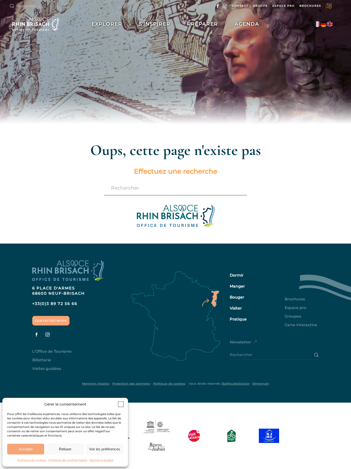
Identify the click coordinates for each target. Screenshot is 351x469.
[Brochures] (329, 5)
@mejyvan (260, 383)
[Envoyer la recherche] (316, 355)
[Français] (317, 24)
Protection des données (131, 383)
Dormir (237, 275)
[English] (330, 24)
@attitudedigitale (235, 383)
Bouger (237, 297)
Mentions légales (101, 460)
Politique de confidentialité (67, 460)
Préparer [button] (202, 24)
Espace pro (283, 5)
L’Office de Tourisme (52, 351)
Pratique (238, 319)
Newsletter (240, 342)
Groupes (293, 316)
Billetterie (41, 360)
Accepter (26, 449)
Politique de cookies (31, 460)
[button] (120, 404)
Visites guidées (46, 368)
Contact (240, 5)
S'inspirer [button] (154, 24)
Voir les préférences (104, 449)
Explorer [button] (107, 24)
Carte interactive (301, 325)
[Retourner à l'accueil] (40, 23)
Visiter (236, 308)
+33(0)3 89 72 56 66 (54, 303)
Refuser (65, 449)
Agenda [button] (247, 24)
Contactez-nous (51, 320)
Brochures (310, 5)
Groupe (260, 5)
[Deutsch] (324, 24)
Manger (237, 286)
